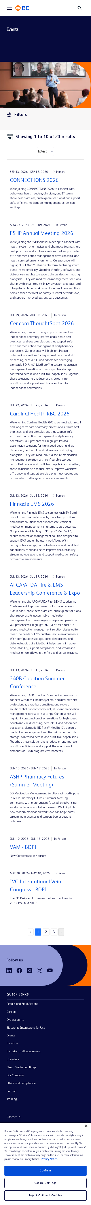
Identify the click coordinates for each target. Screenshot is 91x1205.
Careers (11, 1011)
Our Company (15, 1075)
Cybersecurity (15, 1019)
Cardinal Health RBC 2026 (40, 414)
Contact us (13, 1117)
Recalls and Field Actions (22, 1003)
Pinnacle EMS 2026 (32, 504)
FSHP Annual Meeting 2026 (41, 233)
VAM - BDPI (23, 847)
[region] (45, 1164)
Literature (13, 1059)
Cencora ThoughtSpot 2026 (42, 324)
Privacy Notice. (49, 1159)
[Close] (86, 1125)
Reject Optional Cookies (45, 1195)
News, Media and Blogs (21, 1067)
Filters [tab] (20, 115)
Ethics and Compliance (21, 1083)
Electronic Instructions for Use (26, 1027)
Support (12, 1091)
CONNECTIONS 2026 (34, 180)
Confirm (45, 1170)
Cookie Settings (45, 1183)
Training (12, 1099)
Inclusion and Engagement (24, 1051)
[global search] (79, 8)
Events (11, 1035)
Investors (12, 1043)
